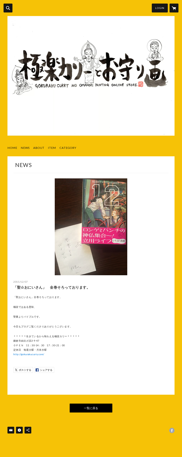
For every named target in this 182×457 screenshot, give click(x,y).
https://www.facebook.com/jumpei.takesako (172, 430)
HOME (12, 147)
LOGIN (159, 7)
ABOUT (38, 147)
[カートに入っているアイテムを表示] (174, 8)
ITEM (52, 147)
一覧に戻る (91, 408)
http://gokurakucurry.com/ (28, 354)
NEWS (25, 147)
